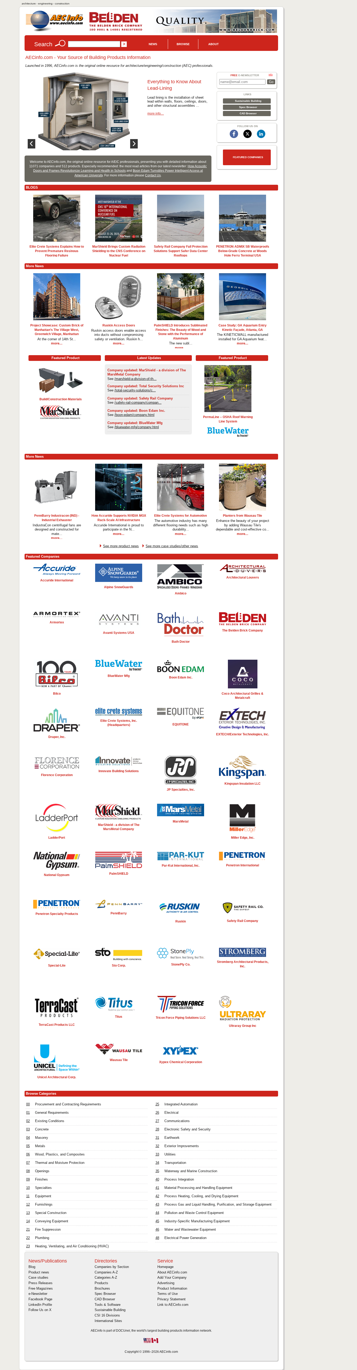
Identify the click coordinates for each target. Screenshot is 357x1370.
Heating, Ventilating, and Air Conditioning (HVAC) (72, 1246)
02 (28, 1121)
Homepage (165, 1267)
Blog (31, 1267)
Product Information (172, 1288)
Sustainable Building (248, 100)
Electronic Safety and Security (187, 1129)
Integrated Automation (181, 1104)
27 (157, 1121)
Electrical (171, 1113)
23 (28, 1246)
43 (157, 1204)
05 (28, 1146)
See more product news (121, 546)
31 (157, 1138)
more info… (155, 113)
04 (28, 1138)
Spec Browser (248, 107)
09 (28, 1179)
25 (157, 1104)
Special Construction (50, 1213)
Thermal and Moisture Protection (59, 1163)
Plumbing (42, 1238)
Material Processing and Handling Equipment (198, 1188)
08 (28, 1171)
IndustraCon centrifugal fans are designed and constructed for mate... (57, 529)
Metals (40, 1146)
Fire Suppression (48, 1229)
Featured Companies (248, 157)
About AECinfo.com (172, 1272)
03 (28, 1129)
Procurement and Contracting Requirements (68, 1104)
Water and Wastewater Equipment (190, 1229)
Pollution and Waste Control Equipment (194, 1213)
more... (56, 343)
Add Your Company (172, 1277)
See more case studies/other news (172, 546)
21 (28, 1229)
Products (101, 1283)
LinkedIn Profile (40, 1305)
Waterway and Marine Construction (190, 1171)
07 (28, 1163)
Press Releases (40, 1283)
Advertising (165, 1283)
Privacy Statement (171, 1299)
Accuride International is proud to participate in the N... (119, 527)
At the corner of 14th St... (56, 339)
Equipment (43, 1196)
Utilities (170, 1154)
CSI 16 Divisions (107, 1315)
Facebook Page (40, 1299)
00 (28, 1104)
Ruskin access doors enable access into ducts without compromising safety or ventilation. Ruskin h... (118, 335)
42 (157, 1196)
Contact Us (153, 175)
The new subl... (180, 343)
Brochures (102, 1288)
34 (157, 1163)
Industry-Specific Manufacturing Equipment (197, 1221)
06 (28, 1154)
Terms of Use (167, 1294)
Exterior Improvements (181, 1146)
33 (157, 1154)
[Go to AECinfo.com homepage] (54, 31)
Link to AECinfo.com (172, 1305)
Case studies (38, 1277)
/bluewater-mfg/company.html (136, 427)
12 (28, 1204)
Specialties (43, 1188)
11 (28, 1196)
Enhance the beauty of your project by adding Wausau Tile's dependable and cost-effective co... (242, 525)
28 (157, 1129)
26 (157, 1113)
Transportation (175, 1163)
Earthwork (172, 1138)
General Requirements (52, 1113)
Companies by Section (112, 1267)
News (153, 44)
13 (28, 1213)
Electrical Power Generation (185, 1238)
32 (157, 1146)
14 (28, 1221)
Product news (38, 1272)
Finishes (41, 1179)
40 (157, 1179)
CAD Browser (248, 113)
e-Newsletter (37, 1294)
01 (28, 1113)
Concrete (42, 1129)
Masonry (41, 1138)
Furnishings (44, 1204)
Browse (183, 44)
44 (157, 1213)
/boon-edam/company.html (134, 415)
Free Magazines (40, 1288)
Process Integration (179, 1179)
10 (28, 1188)
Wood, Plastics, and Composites (60, 1154)
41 (157, 1188)
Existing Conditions (49, 1121)
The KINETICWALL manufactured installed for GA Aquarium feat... (242, 337)
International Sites (108, 1321)
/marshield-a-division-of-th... (135, 379)
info (271, 74)
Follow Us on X (39, 1310)
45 (157, 1221)
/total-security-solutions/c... (135, 390)
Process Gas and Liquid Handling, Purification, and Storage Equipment (218, 1204)
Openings (42, 1171)
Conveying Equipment (51, 1221)
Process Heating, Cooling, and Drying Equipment (201, 1196)
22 (28, 1238)
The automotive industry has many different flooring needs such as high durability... (180, 525)
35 (157, 1171)
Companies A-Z (106, 1272)
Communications (177, 1121)
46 (157, 1229)
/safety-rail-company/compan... (138, 402)
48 (157, 1238)
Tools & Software (107, 1305)
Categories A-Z (106, 1277)
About (213, 44)
